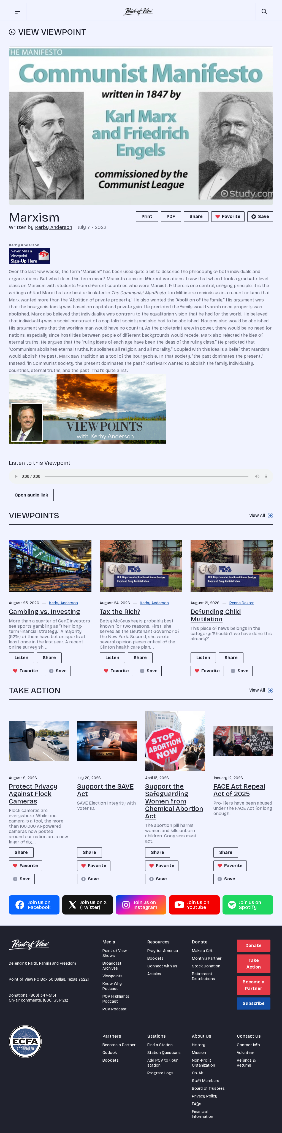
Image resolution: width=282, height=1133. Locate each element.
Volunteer (245, 1052)
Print (147, 216)
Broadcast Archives (111, 966)
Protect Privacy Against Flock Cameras (33, 794)
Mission (199, 1052)
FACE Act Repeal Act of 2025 (239, 790)
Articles (154, 974)
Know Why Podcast (112, 986)
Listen (21, 657)
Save (263, 216)
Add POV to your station (162, 1063)
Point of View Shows (114, 953)
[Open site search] (264, 11)
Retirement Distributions (203, 976)
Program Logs (160, 1073)
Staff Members (205, 1080)
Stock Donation (206, 966)
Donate (253, 945)
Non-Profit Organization (203, 1063)
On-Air (197, 1073)
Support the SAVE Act (105, 790)
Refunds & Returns (246, 1063)
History (198, 1045)
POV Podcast (114, 1009)
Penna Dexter (241, 603)
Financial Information (202, 1114)
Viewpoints (112, 976)
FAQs (196, 1104)
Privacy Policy (204, 1096)
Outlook (109, 1052)
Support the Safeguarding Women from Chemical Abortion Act (174, 801)
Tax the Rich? (120, 612)
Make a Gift (202, 950)
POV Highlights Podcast (115, 999)
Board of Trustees (208, 1088)
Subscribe (254, 1003)
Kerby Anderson (53, 227)
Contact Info (248, 1045)
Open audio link (31, 495)
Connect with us (162, 966)
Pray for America (162, 950)
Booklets (155, 958)
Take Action (253, 964)
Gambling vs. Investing (44, 612)
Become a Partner (253, 985)
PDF (171, 216)
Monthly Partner (206, 958)
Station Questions (164, 1052)
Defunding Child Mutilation (216, 615)
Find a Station (160, 1045)
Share (196, 216)
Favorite (231, 216)
